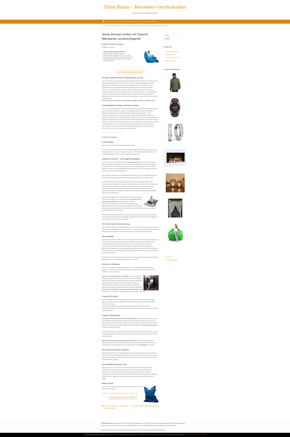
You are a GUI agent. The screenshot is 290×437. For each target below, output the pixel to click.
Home (103, 25)
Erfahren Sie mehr (202, 434)
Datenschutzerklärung (171, 260)
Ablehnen (195, 434)
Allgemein (108, 25)
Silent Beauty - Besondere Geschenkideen (145, 7)
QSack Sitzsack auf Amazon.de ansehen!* (130, 72)
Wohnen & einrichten (111, 21)
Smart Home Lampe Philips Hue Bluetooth (144, 406)
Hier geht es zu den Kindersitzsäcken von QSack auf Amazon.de (119, 393)
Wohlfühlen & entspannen (135, 21)
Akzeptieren (189, 434)
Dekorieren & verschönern (149, 21)
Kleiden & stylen (123, 21)
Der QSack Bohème (113, 272)
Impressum (168, 257)
